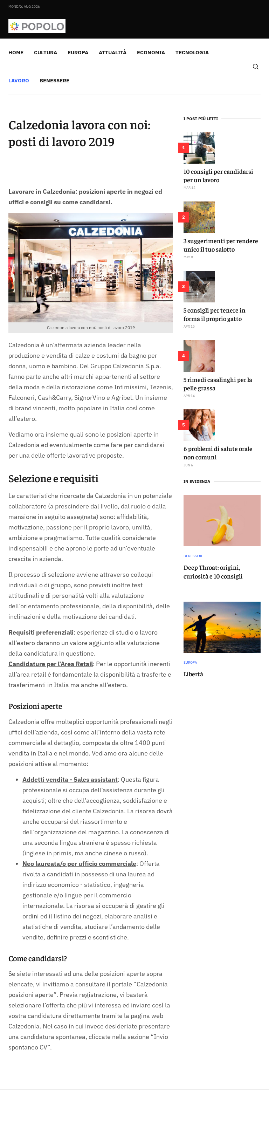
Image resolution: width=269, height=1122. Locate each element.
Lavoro (18, 80)
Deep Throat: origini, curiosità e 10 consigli (213, 571)
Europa (78, 52)
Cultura (45, 52)
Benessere (54, 80)
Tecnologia (192, 52)
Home (15, 52)
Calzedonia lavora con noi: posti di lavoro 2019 (79, 132)
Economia (151, 52)
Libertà (193, 674)
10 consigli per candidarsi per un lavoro (218, 175)
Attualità (112, 52)
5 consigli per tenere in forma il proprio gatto (215, 314)
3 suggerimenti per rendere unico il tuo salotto (221, 245)
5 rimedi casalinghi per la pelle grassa (218, 383)
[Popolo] (36, 26)
